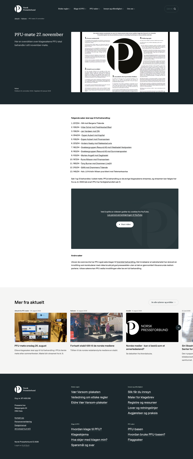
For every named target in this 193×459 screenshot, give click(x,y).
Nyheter (24, 19)
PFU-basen (135, 429)
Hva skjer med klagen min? (89, 440)
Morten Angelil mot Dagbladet (94, 155)
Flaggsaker (135, 440)
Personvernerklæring (23, 421)
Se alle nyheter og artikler (162, 302)
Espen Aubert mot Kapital (93, 135)
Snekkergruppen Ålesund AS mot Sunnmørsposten (104, 151)
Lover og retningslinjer (143, 408)
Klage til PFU (79, 9)
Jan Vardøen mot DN (90, 131)
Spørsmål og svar (82, 445)
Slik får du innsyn (139, 392)
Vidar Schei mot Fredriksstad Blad (96, 127)
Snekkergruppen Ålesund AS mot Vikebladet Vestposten (106, 147)
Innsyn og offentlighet (113, 9)
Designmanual (20, 425)
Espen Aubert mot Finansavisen (95, 139)
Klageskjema (80, 434)
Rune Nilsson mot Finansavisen (95, 159)
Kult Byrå (25, 445)
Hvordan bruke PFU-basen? (146, 434)
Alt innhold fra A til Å (23, 429)
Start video (126, 224)
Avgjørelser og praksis (143, 413)
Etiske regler (63, 9)
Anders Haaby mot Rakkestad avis (96, 143)
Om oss (130, 9)
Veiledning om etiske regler (89, 397)
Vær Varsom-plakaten (85, 392)
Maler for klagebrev (141, 397)
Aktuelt (17, 19)
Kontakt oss (19, 418)
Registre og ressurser (142, 402)
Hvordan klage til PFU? (86, 429)
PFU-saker (94, 9)
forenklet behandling (126, 262)
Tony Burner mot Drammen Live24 (96, 163)
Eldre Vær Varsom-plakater (89, 402)
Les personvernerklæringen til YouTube (124, 215)
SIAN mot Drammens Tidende (94, 167)
